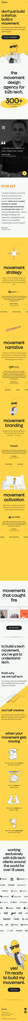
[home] (4, 2)
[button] (26, 2)
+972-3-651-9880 (5, 1012)
